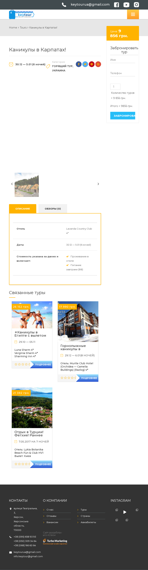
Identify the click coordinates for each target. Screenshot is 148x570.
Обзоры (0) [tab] (53, 208)
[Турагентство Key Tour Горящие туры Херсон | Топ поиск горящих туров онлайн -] (21, 14)
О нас (50, 509)
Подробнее (43, 364)
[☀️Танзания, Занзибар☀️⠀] (125, 522)
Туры (84, 509)
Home (13, 27)
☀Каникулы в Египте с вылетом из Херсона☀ (30, 335)
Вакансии (52, 522)
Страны (85, 515)
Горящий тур (62, 66)
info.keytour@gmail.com (28, 556)
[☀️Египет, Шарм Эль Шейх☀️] (115, 512)
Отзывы (51, 515)
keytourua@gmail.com (90, 4)
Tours (23, 27)
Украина (58, 70)
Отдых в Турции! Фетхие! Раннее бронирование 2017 (31, 435)
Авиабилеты (88, 522)
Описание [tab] (22, 208)
